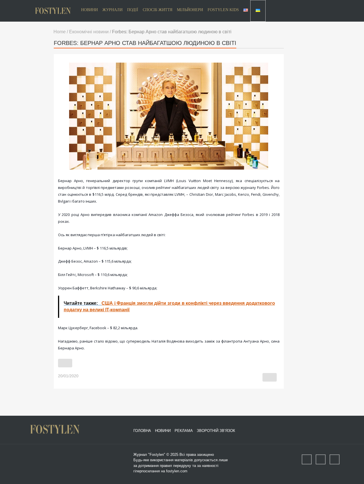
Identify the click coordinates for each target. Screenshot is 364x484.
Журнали (112, 10)
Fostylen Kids (223, 10)
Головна (142, 430)
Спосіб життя (157, 10)
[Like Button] (65, 363)
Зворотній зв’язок (216, 430)
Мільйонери (190, 10)
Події (132, 10)
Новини (89, 10)
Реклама (184, 430)
